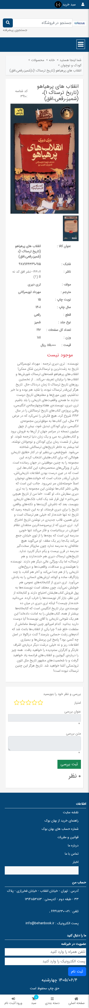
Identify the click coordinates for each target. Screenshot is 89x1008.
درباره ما (73, 845)
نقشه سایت (71, 812)
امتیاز (77, 702)
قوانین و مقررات (68, 837)
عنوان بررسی (72, 711)
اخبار (76, 862)
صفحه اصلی (76, 1003)
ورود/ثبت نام (13, 1003)
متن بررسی (73, 733)
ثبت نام (77, 971)
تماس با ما (72, 853)
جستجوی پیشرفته (15, 30)
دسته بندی (52, 1003)
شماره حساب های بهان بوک (60, 828)
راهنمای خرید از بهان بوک (62, 820)
